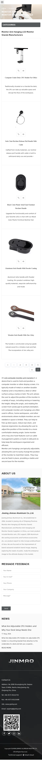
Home (4, 8)
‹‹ (7, 365)
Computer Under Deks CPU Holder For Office (21, 78)
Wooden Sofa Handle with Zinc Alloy (21, 335)
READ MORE (6, 648)
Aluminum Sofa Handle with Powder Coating (21, 268)
